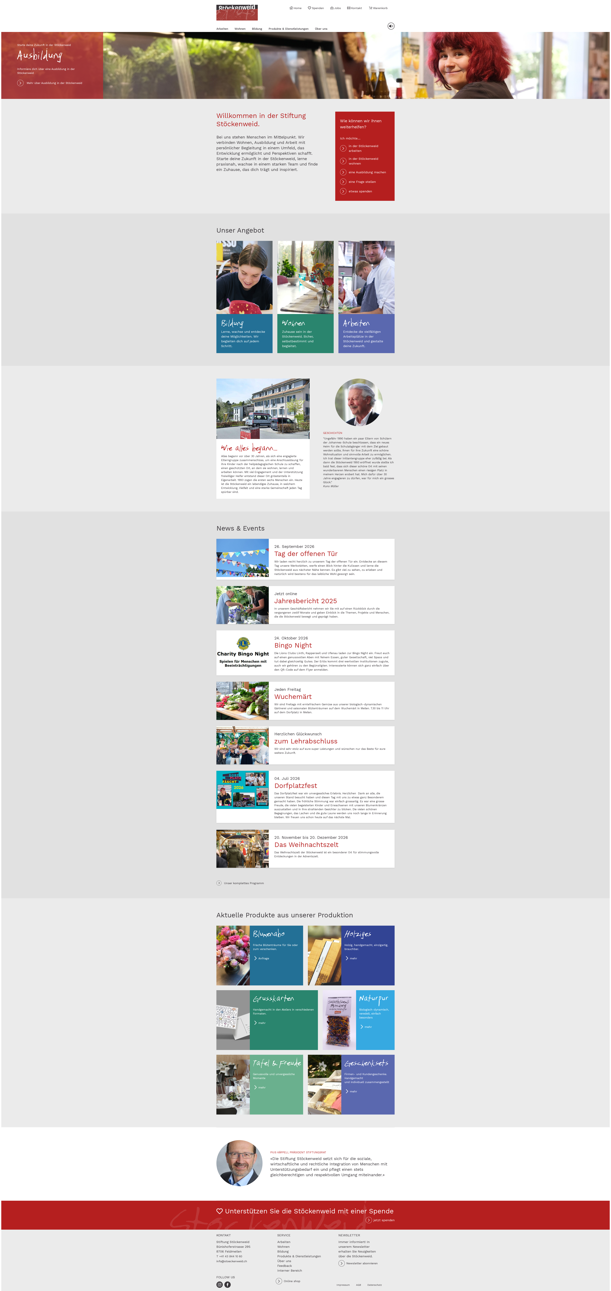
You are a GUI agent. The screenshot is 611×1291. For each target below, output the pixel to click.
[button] (378, 8)
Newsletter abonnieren (362, 1263)
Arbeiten (222, 28)
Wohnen (240, 28)
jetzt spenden (384, 1220)
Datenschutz (374, 1285)
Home (298, 8)
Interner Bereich (289, 1270)
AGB (358, 1285)
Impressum (343, 1285)
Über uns (321, 28)
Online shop (292, 1281)
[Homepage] (237, 13)
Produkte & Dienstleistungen (289, 28)
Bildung (257, 28)
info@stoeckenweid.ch (231, 1261)
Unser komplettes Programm (244, 883)
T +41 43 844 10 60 (229, 1256)
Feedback (284, 1266)
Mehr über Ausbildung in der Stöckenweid (54, 83)
